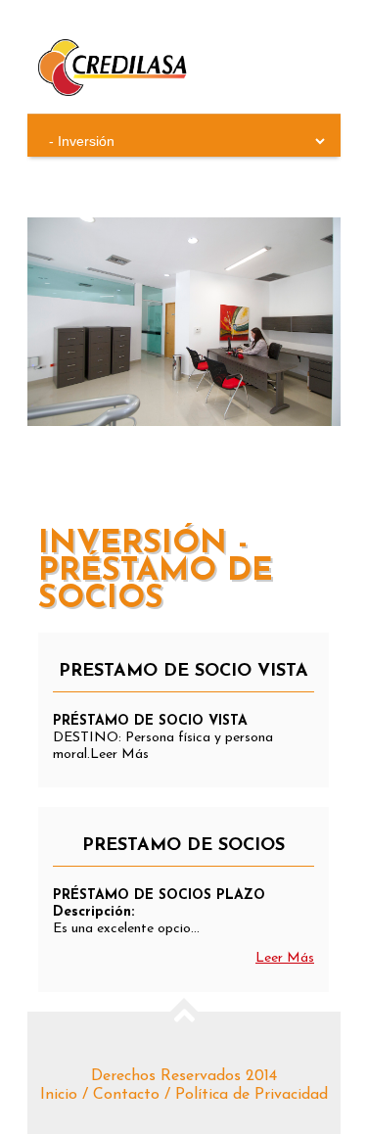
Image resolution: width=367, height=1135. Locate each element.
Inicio (58, 1095)
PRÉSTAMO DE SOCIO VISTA (183, 672)
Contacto (126, 1095)
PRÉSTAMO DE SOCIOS (183, 846)
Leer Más (284, 958)
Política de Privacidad (251, 1095)
